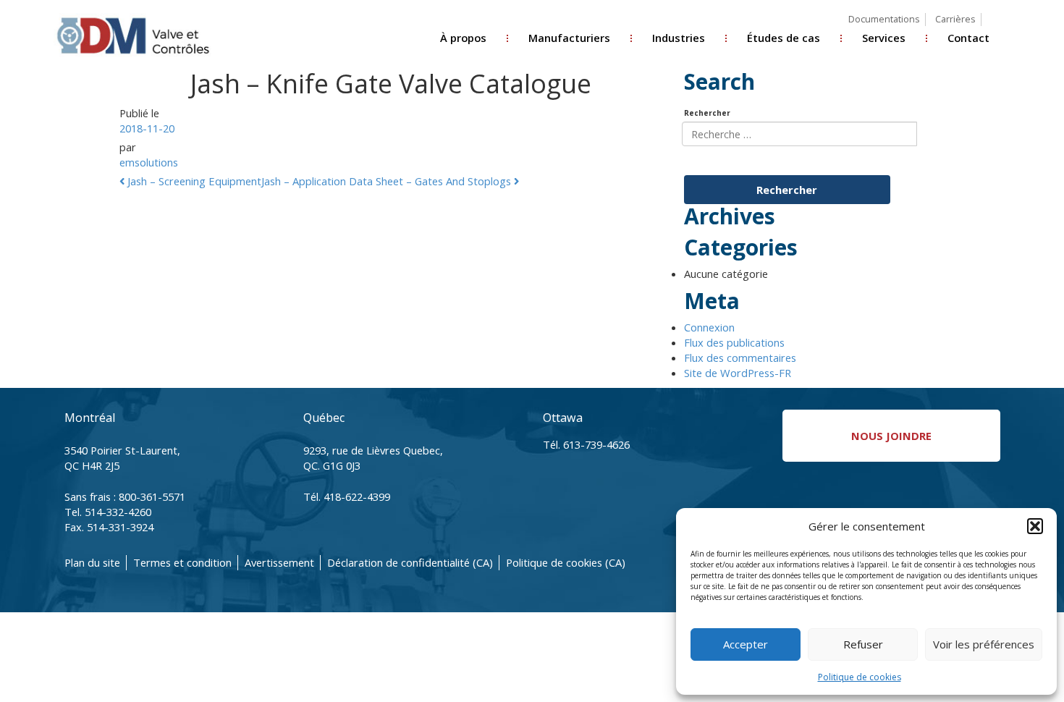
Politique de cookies (859, 677)
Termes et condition (182, 562)
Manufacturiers (569, 37)
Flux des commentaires (740, 357)
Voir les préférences (983, 644)
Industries (678, 37)
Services (883, 37)
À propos (463, 37)
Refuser (863, 644)
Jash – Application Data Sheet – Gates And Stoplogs (387, 181)
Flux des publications (734, 342)
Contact (968, 37)
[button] (1035, 526)
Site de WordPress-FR (737, 372)
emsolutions (148, 162)
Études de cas (783, 37)
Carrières (955, 19)
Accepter (745, 644)
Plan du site (92, 562)
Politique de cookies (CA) (565, 562)
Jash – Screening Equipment (192, 181)
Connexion (709, 327)
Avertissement (279, 562)
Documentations (883, 19)
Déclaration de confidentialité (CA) (410, 562)
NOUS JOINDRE (891, 435)
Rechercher (707, 113)
